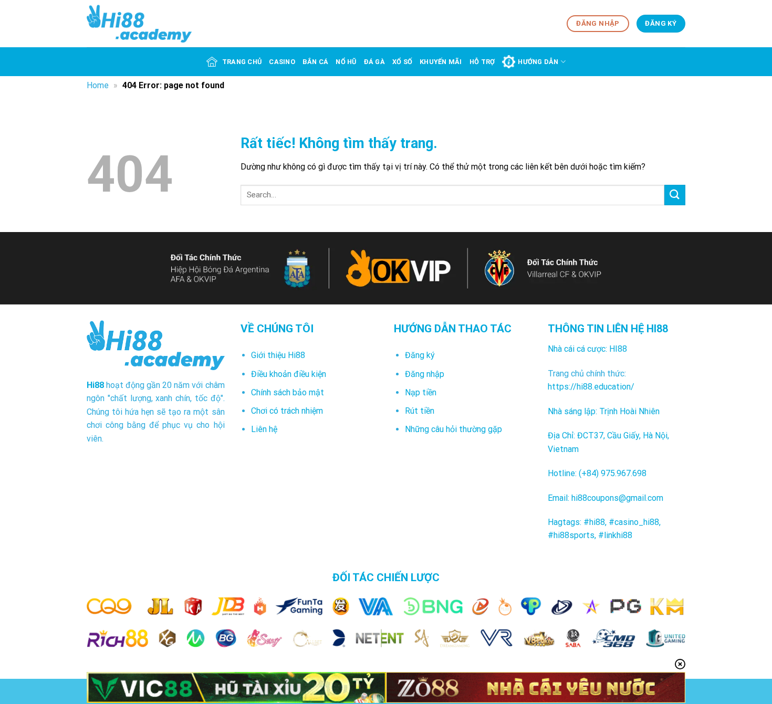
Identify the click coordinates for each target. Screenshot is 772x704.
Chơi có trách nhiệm (287, 411)
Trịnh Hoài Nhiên (629, 411)
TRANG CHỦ (242, 62)
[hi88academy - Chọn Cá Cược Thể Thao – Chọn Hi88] (139, 24)
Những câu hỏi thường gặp (453, 429)
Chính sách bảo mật (287, 392)
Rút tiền (419, 411)
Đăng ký (420, 355)
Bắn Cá (315, 62)
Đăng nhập (424, 374)
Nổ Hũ (346, 62)
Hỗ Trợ (482, 62)
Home (98, 85)
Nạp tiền (420, 392)
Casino (282, 62)
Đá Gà (374, 62)
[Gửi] (674, 195)
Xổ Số (402, 62)
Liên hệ (264, 429)
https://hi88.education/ (591, 387)
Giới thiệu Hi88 (278, 355)
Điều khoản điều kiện (288, 374)
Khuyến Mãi (441, 62)
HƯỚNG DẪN (538, 62)
